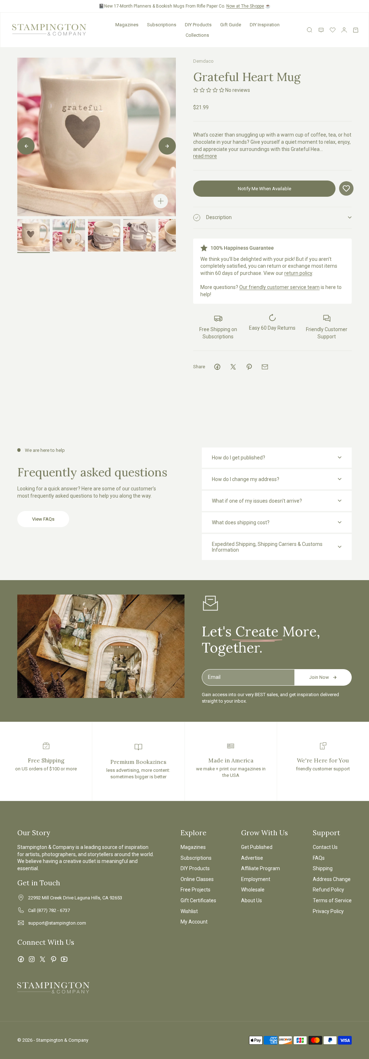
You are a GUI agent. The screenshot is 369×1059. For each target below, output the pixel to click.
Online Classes (197, 879)
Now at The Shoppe (245, 6)
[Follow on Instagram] (31, 959)
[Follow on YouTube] (64, 959)
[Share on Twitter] (233, 367)
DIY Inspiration (265, 24)
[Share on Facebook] (217, 366)
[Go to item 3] (104, 235)
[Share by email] (264, 366)
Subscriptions (161, 24)
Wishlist (189, 911)
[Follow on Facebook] (21, 959)
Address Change (332, 879)
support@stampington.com (57, 923)
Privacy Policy (328, 911)
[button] (208, 90)
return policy (298, 273)
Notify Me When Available (264, 188)
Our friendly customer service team (279, 287)
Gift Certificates (198, 900)
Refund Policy (328, 890)
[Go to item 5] (175, 235)
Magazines (126, 24)
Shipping (323, 868)
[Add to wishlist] (346, 188)
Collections (197, 35)
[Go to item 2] (69, 235)
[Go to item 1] (33, 235)
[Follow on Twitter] (42, 959)
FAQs (319, 858)
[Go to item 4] (139, 235)
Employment (255, 879)
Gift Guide (230, 24)
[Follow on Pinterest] (53, 959)
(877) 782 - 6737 (53, 910)
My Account (194, 922)
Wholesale (252, 890)
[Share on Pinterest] (249, 366)
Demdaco (203, 61)
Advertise (252, 858)
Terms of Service (332, 900)
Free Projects (195, 890)
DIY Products (198, 24)
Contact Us (325, 847)
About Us (251, 900)
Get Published (256, 847)
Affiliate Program (260, 868)
